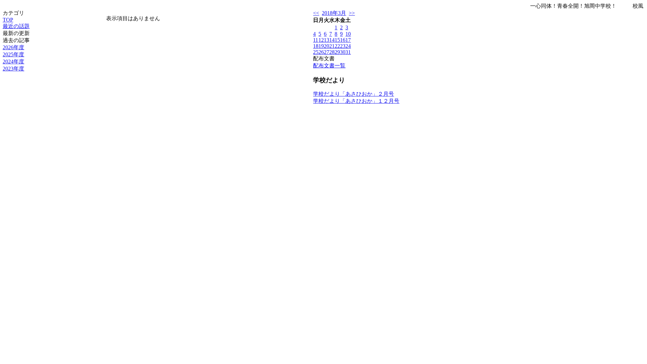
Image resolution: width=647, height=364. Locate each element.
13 (326, 40)
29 (337, 52)
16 (342, 40)
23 (342, 46)
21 (332, 46)
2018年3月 (334, 13)
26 (321, 52)
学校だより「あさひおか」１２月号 (356, 101)
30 (342, 52)
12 (321, 40)
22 (337, 46)
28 (332, 52)
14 (332, 40)
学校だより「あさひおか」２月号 (353, 94)
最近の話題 (16, 26)
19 (321, 46)
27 (326, 52)
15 (337, 40)
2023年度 (13, 68)
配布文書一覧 (329, 65)
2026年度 (13, 47)
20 (326, 46)
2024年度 (13, 61)
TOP (8, 20)
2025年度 (13, 54)
